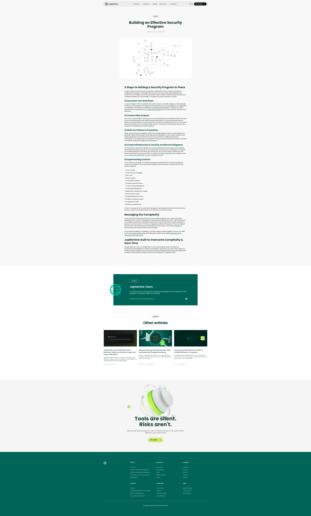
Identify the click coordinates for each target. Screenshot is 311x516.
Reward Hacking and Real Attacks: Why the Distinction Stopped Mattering (155, 351)
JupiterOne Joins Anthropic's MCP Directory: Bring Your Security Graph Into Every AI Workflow (120, 352)
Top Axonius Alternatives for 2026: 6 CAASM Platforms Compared (188, 351)
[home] (111, 4)
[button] (137, 4)
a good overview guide (153, 109)
